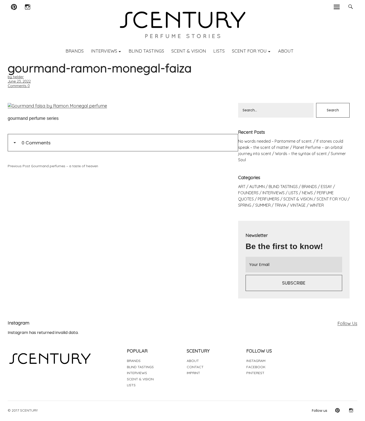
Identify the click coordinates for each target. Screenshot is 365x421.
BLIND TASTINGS (146, 51)
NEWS (307, 192)
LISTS (219, 51)
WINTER (317, 205)
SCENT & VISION (188, 51)
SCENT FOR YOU (249, 51)
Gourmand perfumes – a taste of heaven (53, 166)
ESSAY (326, 186)
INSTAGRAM (255, 360)
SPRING (244, 205)
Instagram (28, 13)
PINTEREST (255, 373)
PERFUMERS (268, 198)
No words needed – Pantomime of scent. (275, 141)
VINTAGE (298, 205)
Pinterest (14, 13)
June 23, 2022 (19, 81)
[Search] (350, 7)
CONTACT (195, 367)
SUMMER (263, 205)
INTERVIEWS (104, 51)
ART (241, 186)
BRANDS (75, 51)
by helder (16, 76)
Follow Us (347, 323)
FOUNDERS (248, 192)
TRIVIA (280, 205)
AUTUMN (257, 186)
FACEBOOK (255, 367)
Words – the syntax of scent (301, 153)
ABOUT (285, 51)
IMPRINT (193, 373)
